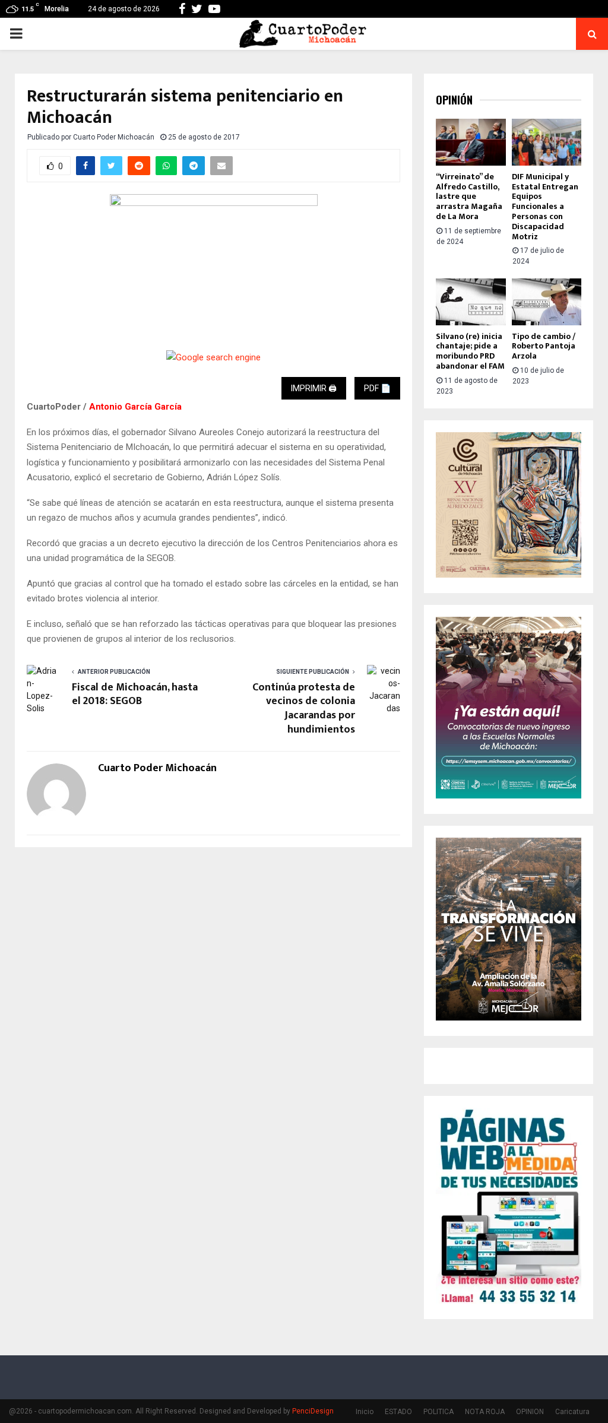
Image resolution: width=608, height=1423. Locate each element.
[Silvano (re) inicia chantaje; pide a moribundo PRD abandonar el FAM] (471, 301)
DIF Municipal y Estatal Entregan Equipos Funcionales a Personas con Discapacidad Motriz (545, 206)
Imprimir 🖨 (314, 388)
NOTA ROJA (485, 1412)
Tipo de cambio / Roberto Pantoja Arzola (543, 346)
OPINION (530, 1412)
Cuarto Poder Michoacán (113, 137)
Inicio (364, 1412)
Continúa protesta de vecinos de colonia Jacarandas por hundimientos (303, 709)
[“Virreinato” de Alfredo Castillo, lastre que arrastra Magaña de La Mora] (471, 142)
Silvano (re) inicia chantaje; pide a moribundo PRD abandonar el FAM (470, 351)
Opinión (454, 100)
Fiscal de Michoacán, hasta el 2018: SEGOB (135, 695)
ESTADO (398, 1412)
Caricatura (572, 1412)
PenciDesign (313, 1411)
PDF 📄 (377, 388)
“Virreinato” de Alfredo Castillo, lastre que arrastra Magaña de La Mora (469, 196)
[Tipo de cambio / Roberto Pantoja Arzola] (547, 301)
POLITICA (438, 1412)
